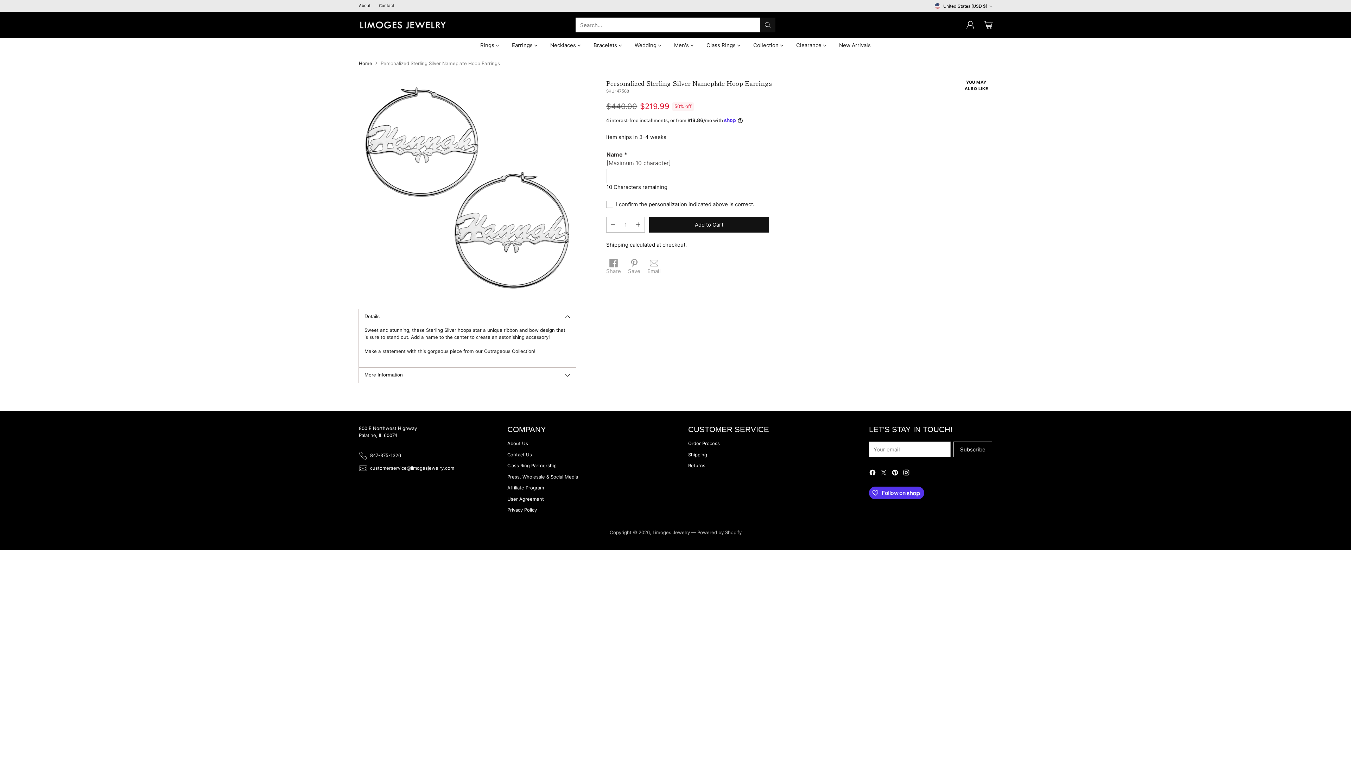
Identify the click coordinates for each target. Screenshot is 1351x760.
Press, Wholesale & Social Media (542, 477)
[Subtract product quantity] (613, 224)
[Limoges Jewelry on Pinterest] (895, 473)
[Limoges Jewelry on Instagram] (906, 473)
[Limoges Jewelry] (403, 25)
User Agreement (525, 499)
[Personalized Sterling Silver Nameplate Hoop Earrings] (467, 188)
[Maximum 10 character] (639, 158)
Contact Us (519, 454)
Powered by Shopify (719, 532)
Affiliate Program (525, 487)
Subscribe (972, 449)
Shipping (617, 244)
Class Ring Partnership (532, 465)
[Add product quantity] (638, 224)
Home (365, 63)
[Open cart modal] (988, 25)
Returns (696, 465)
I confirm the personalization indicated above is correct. (685, 204)
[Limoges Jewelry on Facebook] (872, 473)
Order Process (704, 443)
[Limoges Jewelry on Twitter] (884, 473)
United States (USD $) (965, 6)
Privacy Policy (522, 510)
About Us (517, 443)
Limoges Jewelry (671, 532)
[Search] (767, 25)
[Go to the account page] (970, 25)
